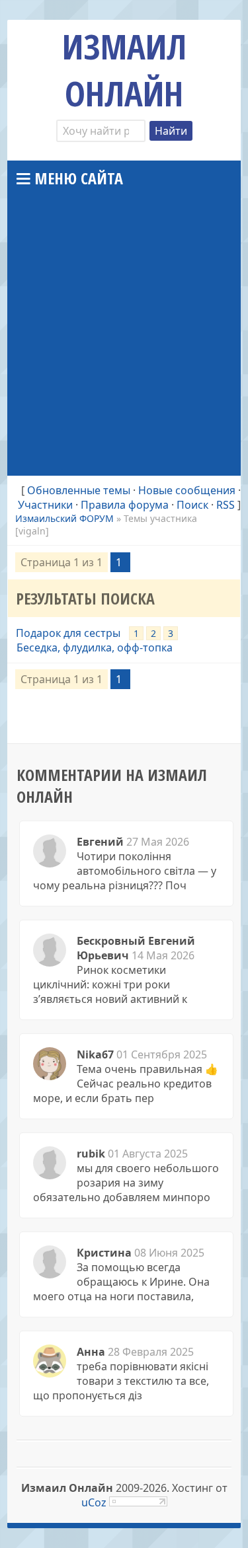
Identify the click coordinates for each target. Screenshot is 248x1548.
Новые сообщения (186, 490)
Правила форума (125, 505)
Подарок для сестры (68, 633)
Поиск (192, 505)
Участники (45, 505)
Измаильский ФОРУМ (64, 518)
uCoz (93, 1502)
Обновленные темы (78, 490)
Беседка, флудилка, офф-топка (95, 647)
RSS (225, 505)
